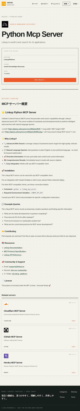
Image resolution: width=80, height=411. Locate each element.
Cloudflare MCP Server (14, 311)
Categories (63, 392)
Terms (73, 397)
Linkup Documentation (13, 248)
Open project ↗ (40, 80)
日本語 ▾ (75, 3)
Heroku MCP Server (13, 362)
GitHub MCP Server (13, 337)
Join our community (18, 270)
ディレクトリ (55, 4)
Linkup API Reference (12, 255)
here (62, 180)
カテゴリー (44, 4)
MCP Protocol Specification (15, 251)
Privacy (62, 397)
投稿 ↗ (66, 4)
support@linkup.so (16, 267)
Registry (5, 17)
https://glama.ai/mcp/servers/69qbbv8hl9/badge (24, 132)
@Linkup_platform (19, 274)
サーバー (35, 4)
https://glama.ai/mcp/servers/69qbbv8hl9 (24, 129)
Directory (74, 392)
